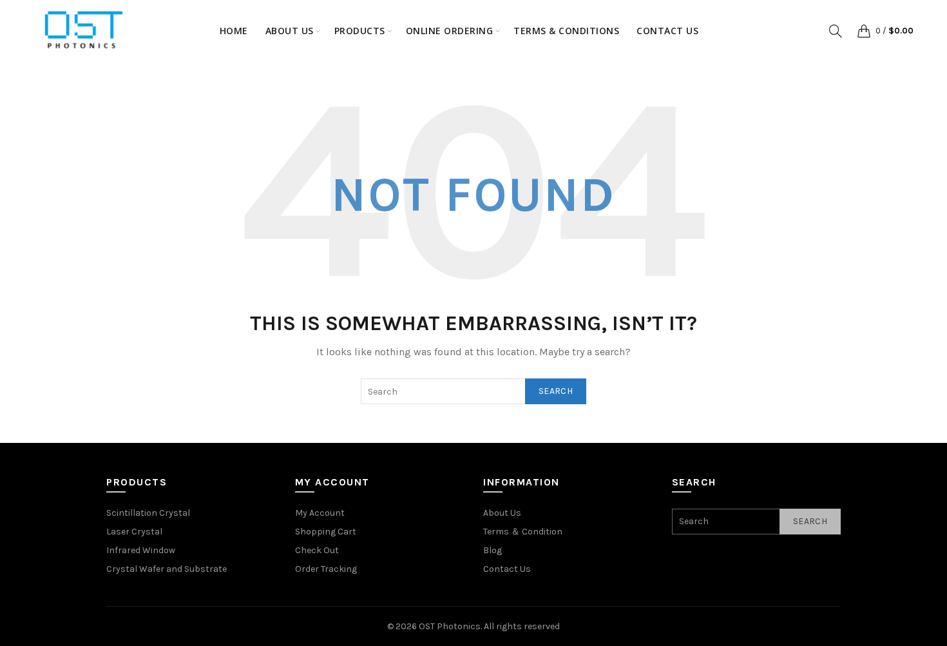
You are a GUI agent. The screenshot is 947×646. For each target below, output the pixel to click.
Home (234, 30)
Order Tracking (326, 568)
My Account (320, 512)
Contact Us (667, 30)
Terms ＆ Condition (522, 531)
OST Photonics (450, 626)
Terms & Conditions (566, 30)
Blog (492, 550)
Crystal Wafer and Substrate (166, 568)
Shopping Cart (325, 531)
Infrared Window (140, 550)
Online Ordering (449, 30)
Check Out (317, 550)
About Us (502, 512)
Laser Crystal (134, 531)
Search (556, 391)
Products (359, 30)
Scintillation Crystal (148, 512)
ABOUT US (289, 30)
